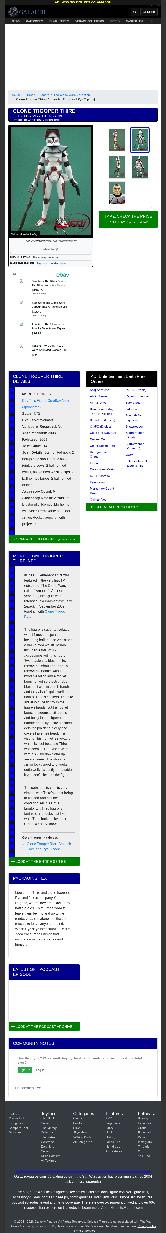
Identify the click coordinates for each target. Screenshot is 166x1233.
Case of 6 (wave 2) (103, 432)
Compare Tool (18, 1128)
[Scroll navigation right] (152, 21)
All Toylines (48, 1160)
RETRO (115, 21)
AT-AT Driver (98, 396)
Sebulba (131, 409)
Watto (129, 455)
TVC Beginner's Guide (113, 1123)
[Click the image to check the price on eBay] (50, 181)
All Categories (82, 1142)
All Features (114, 1151)
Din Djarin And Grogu (99, 454)
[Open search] (135, 12)
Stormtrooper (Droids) (135, 435)
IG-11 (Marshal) (101, 475)
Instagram (145, 1142)
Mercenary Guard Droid (102, 491)
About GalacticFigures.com (122, 1207)
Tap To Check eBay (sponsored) (40, 119)
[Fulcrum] (155, 5)
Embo (94, 463)
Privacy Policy (147, 1226)
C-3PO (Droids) (100, 426)
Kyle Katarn (98, 482)
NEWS (16, 21)
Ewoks (77, 1123)
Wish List (56, 249)
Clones (78, 1118)
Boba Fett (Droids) (102, 420)
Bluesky (143, 1118)
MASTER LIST (134, 21)
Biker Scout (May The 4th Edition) (101, 411)
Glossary (15, 1132)
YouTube (144, 1155)
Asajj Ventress (99, 390)
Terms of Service (83, 1230)
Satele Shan (134, 402)
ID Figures (16, 1123)
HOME (16, 94)
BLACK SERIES (59, 21)
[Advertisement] (83, 56)
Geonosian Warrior (103, 469)
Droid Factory (50, 1155)
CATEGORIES (34, 21)
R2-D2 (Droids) (136, 390)
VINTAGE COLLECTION (89, 21)
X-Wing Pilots (82, 1137)
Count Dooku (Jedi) (103, 445)
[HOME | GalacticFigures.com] (28, 12)
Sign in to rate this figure (52, 263)
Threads (143, 1146)
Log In (40, 1070)
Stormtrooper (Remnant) (135, 446)
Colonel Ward (99, 439)
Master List (16, 1118)
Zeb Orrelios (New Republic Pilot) (138, 463)
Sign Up (24, 1070)
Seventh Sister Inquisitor (135, 418)
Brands (30, 94)
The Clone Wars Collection (72, 94)
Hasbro (44, 94)
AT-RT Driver (99, 402)
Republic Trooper (137, 396)
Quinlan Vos (98, 499)
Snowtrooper (134, 426)
